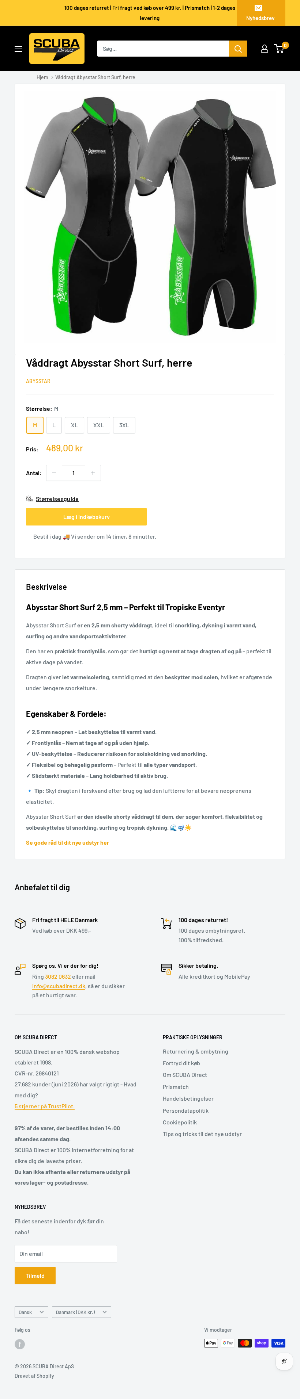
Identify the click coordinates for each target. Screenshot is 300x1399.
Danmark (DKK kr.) (75, 1312)
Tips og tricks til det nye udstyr (202, 1133)
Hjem (42, 77)
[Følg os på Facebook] (20, 1344)
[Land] (264, 49)
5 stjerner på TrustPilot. (45, 1105)
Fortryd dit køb (181, 1062)
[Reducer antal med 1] (54, 473)
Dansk (25, 1312)
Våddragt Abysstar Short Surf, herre (95, 77)
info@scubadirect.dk (58, 985)
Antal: (34, 472)
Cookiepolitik (180, 1122)
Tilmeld (35, 1275)
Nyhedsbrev (260, 18)
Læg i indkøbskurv (86, 516)
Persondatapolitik (186, 1110)
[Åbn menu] (18, 49)
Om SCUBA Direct (185, 1074)
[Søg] (238, 49)
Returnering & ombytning (195, 1051)
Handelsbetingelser (188, 1098)
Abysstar (38, 381)
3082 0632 (58, 976)
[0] (279, 48)
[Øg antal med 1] (93, 473)
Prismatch (176, 1086)
